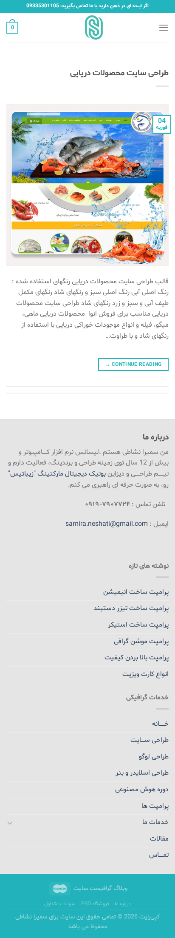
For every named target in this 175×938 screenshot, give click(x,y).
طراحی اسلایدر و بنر (142, 773)
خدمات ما (155, 822)
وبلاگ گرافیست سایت (100, 888)
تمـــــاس (159, 855)
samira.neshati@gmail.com (106, 524)
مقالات (159, 839)
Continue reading (133, 364)
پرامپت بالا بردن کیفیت (136, 657)
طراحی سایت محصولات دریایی (119, 73)
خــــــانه (160, 724)
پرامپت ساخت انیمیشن (136, 592)
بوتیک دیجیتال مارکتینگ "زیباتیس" (57, 474)
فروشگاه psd (95, 904)
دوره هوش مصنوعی (142, 789)
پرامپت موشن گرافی (141, 641)
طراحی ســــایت (149, 740)
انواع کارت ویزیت (145, 674)
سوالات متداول (60, 904)
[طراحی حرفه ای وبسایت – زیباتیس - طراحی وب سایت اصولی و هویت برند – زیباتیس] (87, 28)
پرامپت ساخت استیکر (138, 625)
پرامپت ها (155, 806)
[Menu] (163, 27)
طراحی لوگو (154, 756)
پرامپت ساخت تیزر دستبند (131, 608)
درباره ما (123, 904)
